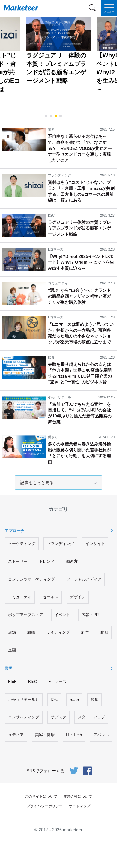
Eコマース (57, 681)
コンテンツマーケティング (31, 579)
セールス (50, 597)
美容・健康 (45, 735)
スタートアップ (91, 717)
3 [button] (56, 115)
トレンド (47, 561)
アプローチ (14, 530)
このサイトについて (41, 796)
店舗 (12, 632)
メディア (16, 735)
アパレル (101, 735)
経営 (85, 632)
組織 (31, 632)
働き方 (72, 561)
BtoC (32, 681)
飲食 (94, 699)
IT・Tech (74, 735)
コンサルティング (23, 717)
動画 (104, 632)
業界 (9, 668)
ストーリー (18, 561)
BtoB (12, 681)
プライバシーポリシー (45, 806)
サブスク (58, 717)
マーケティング (21, 543)
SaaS (74, 699)
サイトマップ (79, 806)
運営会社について (77, 796)
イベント (62, 614)
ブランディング (60, 543)
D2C (54, 699)
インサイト (95, 543)
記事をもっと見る (37, 482)
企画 (12, 650)
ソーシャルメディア (83, 579)
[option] (58, 51)
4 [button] (60, 115)
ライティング (58, 632)
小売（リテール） (23, 699)
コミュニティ (20, 597)
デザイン (78, 597)
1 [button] (46, 115)
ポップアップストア (25, 614)
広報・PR (90, 614)
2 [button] (51, 115)
